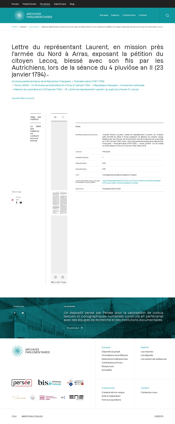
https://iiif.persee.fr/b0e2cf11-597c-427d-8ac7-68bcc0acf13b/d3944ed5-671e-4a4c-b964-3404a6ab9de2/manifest (131, 181)
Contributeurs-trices (112, 362)
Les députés (147, 355)
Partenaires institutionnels (115, 359)
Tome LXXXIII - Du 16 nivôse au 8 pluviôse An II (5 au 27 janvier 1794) (52, 85)
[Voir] (48, 74)
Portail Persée (29, 4)
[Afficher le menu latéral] (55, 117)
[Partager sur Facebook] (16, 203)
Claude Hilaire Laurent (23, 98)
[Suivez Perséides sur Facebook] (15, 313)
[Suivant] (62, 277)
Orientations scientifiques (115, 355)
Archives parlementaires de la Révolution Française (41, 81)
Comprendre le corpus (113, 392)
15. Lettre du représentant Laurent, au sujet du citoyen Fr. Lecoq (102, 89)
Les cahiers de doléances (154, 359)
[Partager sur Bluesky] (21, 203)
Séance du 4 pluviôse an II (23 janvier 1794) (38, 89)
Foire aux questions (111, 399)
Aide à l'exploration (111, 396)
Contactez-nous (149, 392)
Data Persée (60, 4)
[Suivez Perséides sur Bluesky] (23, 313)
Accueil (14, 27)
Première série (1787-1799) (89, 81)
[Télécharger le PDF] (13, 200)
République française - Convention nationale (118, 85)
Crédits (158, 416)
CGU (14, 416)
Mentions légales (32, 416)
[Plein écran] (63, 117)
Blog (72, 4)
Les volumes (34, 27)
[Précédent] (55, 277)
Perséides (45, 4)
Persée (15, 4)
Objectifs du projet (111, 351)
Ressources (108, 366)
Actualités (107, 370)
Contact (143, 15)
